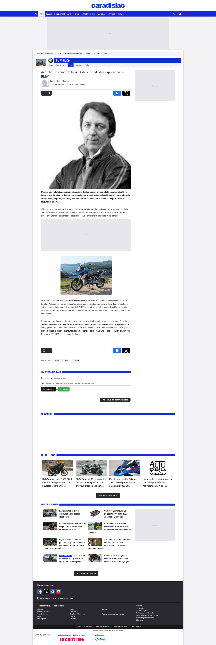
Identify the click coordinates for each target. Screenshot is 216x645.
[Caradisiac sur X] (46, 592)
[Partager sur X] (126, 92)
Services (111, 14)
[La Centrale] (72, 641)
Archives (139, 606)
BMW (55, 202)
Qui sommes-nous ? (121, 626)
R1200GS (59, 212)
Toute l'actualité (49, 504)
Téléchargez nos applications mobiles (56, 598)
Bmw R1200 (63, 60)
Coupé (72, 609)
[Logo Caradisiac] (108, 10)
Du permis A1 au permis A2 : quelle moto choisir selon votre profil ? (72, 558)
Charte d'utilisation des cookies (147, 615)
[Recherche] (174, 14)
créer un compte (88, 383)
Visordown (54, 301)
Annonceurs (88, 626)
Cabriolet (73, 611)
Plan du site (140, 608)
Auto (120, 14)
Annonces (78, 65)
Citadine (40, 609)
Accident (75, 361)
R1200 (57, 361)
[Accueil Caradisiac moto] (35, 13)
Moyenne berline (43, 611)
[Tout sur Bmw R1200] (41, 66)
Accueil (50, 65)
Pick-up (72, 616)
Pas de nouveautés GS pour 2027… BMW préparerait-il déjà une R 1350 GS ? (123, 482)
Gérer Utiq (139, 620)
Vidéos (87, 65)
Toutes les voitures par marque (113, 614)
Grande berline (42, 614)
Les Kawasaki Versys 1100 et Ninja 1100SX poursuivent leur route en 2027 (72, 527)
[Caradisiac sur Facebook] (40, 592)
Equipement (59, 14)
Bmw (66, 361)
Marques (101, 14)
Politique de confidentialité (145, 613)
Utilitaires (73, 619)
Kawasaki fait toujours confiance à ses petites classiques (69, 514)
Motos (104, 609)
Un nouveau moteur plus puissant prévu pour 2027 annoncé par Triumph (115, 514)
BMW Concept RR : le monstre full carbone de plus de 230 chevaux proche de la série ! (91, 482)
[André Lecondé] (45, 87)
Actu (42, 14)
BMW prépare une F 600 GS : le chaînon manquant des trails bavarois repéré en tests (57, 482)
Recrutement (136, 626)
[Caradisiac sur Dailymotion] (53, 592)
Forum (76, 14)
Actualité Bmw (48, 455)
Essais (49, 14)
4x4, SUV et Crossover (77, 614)
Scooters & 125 (88, 14)
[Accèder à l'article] (57, 468)
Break (39, 616)
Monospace (41, 619)
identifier (77, 383)
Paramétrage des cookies (145, 618)
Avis (69, 14)
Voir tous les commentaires (115, 400)
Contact (78, 626)
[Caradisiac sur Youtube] (58, 592)
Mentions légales (142, 610)
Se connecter (48, 389)
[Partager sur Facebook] (117, 92)
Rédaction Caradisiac (103, 626)
